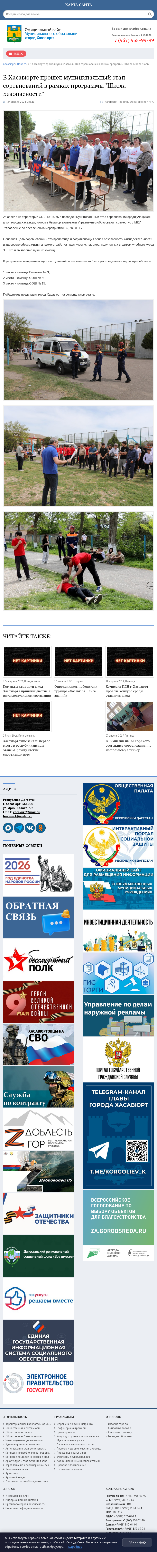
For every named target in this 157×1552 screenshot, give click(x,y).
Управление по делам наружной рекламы (30, 1465)
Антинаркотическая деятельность (26, 1448)
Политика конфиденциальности (24, 1508)
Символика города (119, 1428)
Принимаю (137, 1542)
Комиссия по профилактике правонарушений (32, 1452)
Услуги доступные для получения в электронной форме (90, 1436)
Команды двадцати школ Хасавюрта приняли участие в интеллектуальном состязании (27, 691)
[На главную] (44, 32)
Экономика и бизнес (18, 1469)
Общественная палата (19, 1432)
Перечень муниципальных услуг (75, 1444)
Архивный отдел (16, 1477)
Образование (138, 102)
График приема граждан (71, 1428)
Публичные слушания (69, 1469)
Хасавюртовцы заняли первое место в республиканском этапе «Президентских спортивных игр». (26, 748)
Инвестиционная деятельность (24, 1440)
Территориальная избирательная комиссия (31, 1424)
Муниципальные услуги (70, 1440)
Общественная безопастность (23, 1436)
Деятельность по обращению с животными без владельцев (41, 1481)
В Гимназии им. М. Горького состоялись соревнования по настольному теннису (128, 745)
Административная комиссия (23, 1444)
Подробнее (74, 1547)
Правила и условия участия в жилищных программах (88, 1448)
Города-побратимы (120, 1436)
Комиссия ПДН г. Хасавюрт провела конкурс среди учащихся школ (127, 691)
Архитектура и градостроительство (26, 1461)
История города (118, 1424)
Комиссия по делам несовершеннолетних (31, 1457)
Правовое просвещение (71, 1465)
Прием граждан (66, 1432)
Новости (123, 102)
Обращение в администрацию (75, 1424)
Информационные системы (22, 1500)
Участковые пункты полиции (74, 1457)
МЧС (151, 102)
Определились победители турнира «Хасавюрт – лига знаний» (75, 691)
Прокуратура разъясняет (71, 1452)
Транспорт (12, 1473)
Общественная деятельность (23, 1428)
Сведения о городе (120, 1432)
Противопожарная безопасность (25, 1504)
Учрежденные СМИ (17, 1496)
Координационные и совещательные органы (84, 1461)
